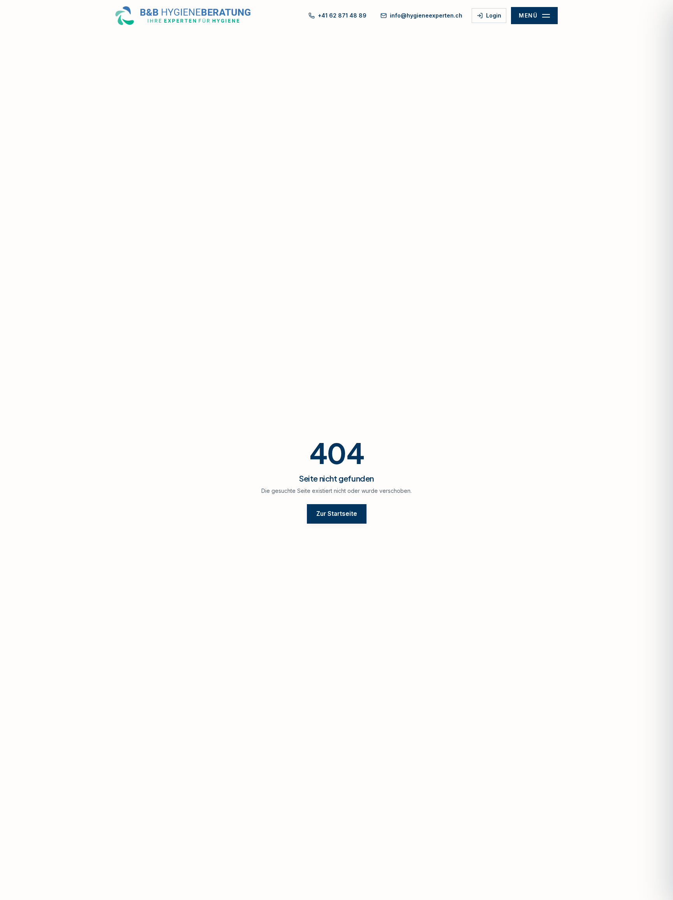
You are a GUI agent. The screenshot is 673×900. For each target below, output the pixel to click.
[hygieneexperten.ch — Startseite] (187, 15)
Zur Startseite (336, 513)
